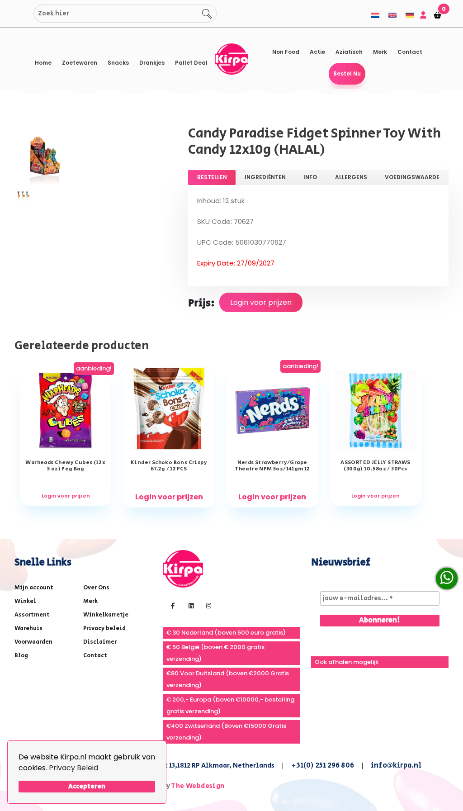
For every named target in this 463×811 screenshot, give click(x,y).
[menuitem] (375, 15)
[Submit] (24, 14)
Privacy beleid (104, 628)
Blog (21, 655)
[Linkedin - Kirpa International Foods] (190, 605)
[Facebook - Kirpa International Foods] (171, 605)
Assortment (32, 615)
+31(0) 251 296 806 (322, 765)
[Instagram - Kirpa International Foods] (207, 605)
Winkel (25, 601)
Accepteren (86, 786)
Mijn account (33, 587)
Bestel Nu (347, 73)
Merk (380, 52)
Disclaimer (100, 642)
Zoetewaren (79, 62)
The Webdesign (197, 786)
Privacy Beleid (73, 768)
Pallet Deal (191, 62)
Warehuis (28, 628)
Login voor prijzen (261, 302)
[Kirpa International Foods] (183, 568)
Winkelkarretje (105, 615)
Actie (317, 52)
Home (43, 62)
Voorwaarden (33, 642)
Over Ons (96, 587)
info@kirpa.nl (396, 765)
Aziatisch (349, 52)
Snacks (118, 62)
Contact (409, 52)
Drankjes (152, 62)
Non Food (285, 52)
